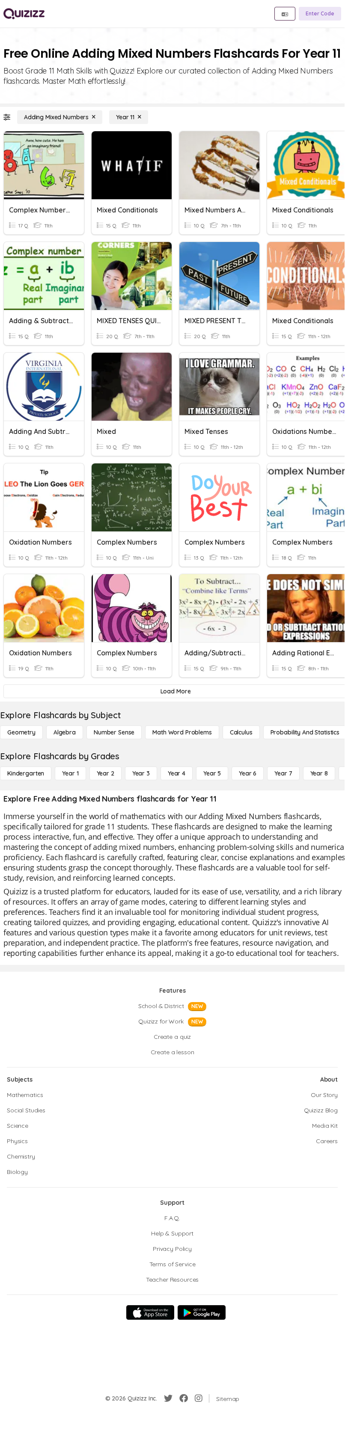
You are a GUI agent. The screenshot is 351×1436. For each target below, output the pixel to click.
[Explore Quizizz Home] (24, 13)
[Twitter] (168, 1398)
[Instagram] (198, 1398)
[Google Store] (202, 1312)
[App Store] (150, 1312)
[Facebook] (183, 1398)
